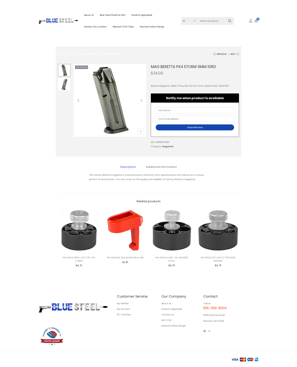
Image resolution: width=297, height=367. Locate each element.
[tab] (128, 167)
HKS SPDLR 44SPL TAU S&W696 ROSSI (171, 259)
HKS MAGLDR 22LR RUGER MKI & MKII (125, 257)
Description (128, 167)
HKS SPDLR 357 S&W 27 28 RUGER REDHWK (218, 259)
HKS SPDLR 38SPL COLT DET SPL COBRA (79, 259)
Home (61, 54)
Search (230, 20)
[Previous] (78, 100)
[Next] (141, 100)
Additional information (161, 167)
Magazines (73, 54)
